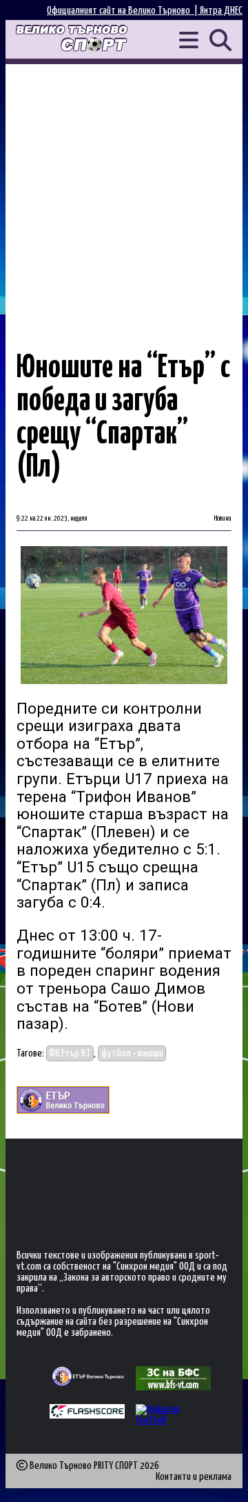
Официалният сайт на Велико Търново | (123, 11)
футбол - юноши (132, 1053)
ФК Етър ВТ (70, 1053)
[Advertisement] (124, 195)
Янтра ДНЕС (221, 11)
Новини (222, 518)
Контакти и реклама (193, 1477)
